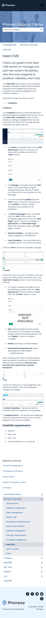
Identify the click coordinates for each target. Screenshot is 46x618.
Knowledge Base (9, 45)
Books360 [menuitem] (8, 562)
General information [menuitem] (12, 494)
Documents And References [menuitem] (18, 521)
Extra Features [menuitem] (12, 503)
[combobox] (21, 30)
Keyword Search (9, 477)
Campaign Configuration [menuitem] (16, 540)
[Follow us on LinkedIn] (37, 594)
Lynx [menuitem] (5, 576)
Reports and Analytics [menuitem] (15, 526)
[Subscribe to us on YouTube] (41, 594)
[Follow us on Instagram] (41, 598)
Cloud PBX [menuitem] (8, 581)
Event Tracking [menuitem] (12, 549)
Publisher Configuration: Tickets (14, 482)
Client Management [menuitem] (14, 512)
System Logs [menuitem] (11, 517)
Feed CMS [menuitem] (10, 544)
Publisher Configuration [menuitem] (16, 508)
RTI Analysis (7, 488)
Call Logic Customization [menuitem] (16, 535)
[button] (41, 494)
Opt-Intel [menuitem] (8, 567)
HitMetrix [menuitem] (7, 571)
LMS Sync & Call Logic (29, 45)
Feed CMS (7, 49)
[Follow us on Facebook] (27, 594)
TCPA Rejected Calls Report (13, 471)
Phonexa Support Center (23, 24)
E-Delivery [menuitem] (8, 558)
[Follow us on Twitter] (32, 594)
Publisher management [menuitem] (16, 530)
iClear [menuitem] (8, 553)
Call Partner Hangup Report (13, 466)
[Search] (41, 30)
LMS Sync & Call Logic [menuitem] (12, 499)
